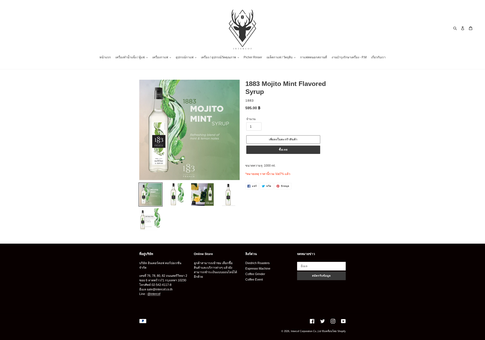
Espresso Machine (257, 268)
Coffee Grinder (255, 274)
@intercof (153, 294)
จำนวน (251, 119)
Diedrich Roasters (257, 263)
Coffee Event (254, 279)
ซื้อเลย (283, 149)
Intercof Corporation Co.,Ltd (306, 331)
